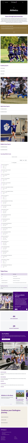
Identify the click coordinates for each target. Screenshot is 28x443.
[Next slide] (16, 304)
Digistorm (12, 442)
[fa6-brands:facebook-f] (9, 439)
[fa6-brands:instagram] (11, 439)
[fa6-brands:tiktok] (13, 439)
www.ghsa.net (25, 287)
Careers (15, 432)
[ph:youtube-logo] (17, 439)
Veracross (15, 442)
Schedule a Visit (3, 434)
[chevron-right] (26, 162)
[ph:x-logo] (18, 439)
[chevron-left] (1, 162)
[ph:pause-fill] (26, 13)
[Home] (14, 2)
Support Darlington (3, 432)
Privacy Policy (15, 434)
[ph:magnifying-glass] (25, 2)
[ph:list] (3, 2)
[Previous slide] (15, 304)
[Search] (25, 2)
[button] (14, 166)
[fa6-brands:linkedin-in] (15, 439)
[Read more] (9, 439)
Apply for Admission (3, 435)
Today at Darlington (3, 433)
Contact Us (15, 433)
